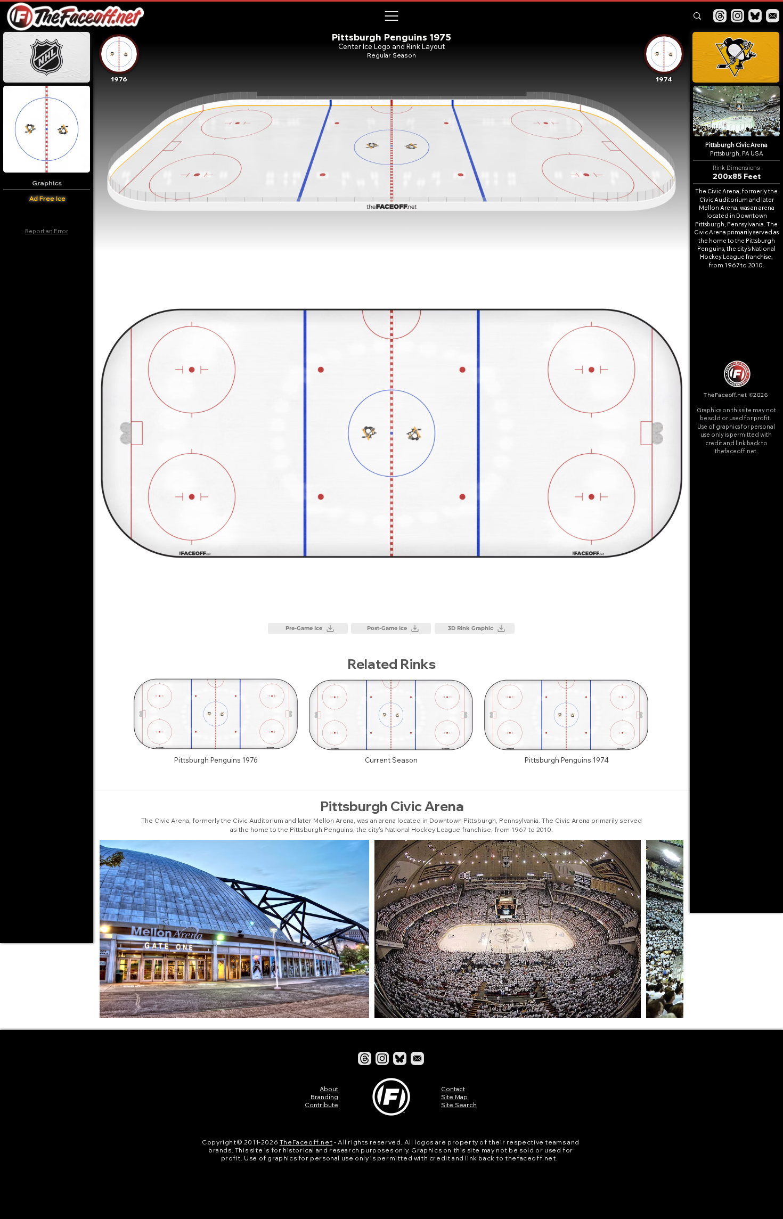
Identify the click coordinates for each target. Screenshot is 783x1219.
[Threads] (720, 15)
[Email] (772, 15)
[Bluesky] (755, 15)
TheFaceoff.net (306, 1142)
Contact (453, 1089)
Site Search (459, 1105)
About (329, 1089)
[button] (391, 16)
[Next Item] (665, 929)
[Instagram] (737, 15)
